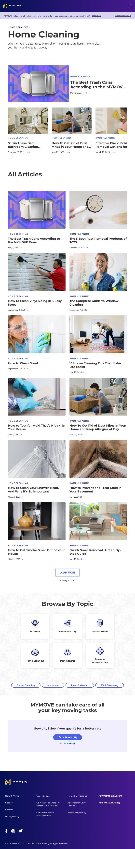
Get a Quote (65, 737)
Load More (68, 572)
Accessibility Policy (77, 812)
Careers (9, 809)
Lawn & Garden (79, 685)
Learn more (96, 15)
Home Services (18, 27)
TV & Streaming (109, 685)
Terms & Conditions (77, 796)
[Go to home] (13, 6)
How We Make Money (109, 802)
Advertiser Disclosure (123, 16)
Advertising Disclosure (110, 796)
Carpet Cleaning (26, 685)
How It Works (12, 796)
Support (9, 802)
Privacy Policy (12, 816)
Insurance (53, 685)
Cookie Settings (43, 796)
